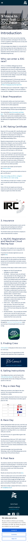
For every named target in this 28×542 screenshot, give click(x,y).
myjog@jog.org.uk (7, 487)
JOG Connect (4, 347)
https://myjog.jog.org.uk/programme (12, 84)
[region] (14, 528)
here (6, 254)
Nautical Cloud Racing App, (14, 322)
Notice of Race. (7, 168)
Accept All (14, 530)
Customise (14, 534)
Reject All (14, 538)
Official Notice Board (7, 377)
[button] (2, 2)
